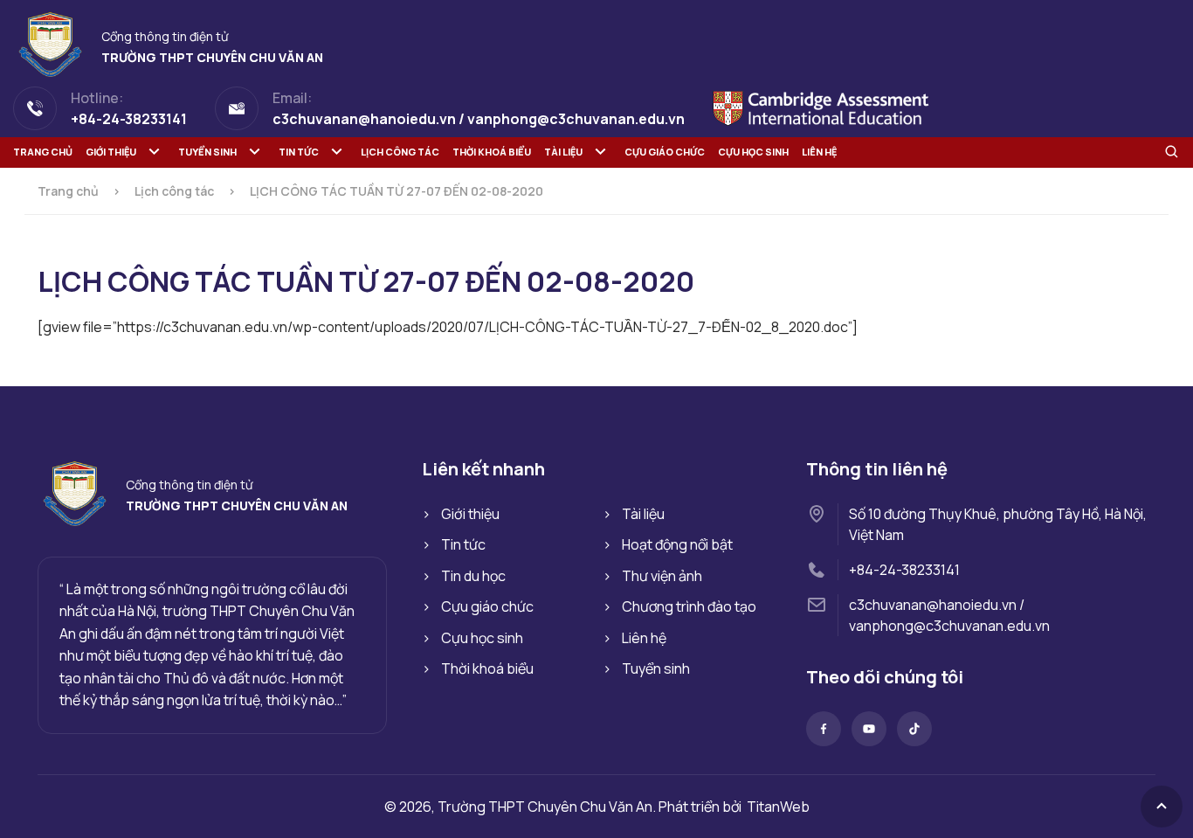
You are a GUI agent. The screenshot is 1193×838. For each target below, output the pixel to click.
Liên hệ (819, 151)
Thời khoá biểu (491, 151)
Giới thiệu (111, 151)
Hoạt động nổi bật (677, 544)
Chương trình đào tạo (689, 606)
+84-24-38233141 (904, 569)
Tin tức (299, 151)
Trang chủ (42, 151)
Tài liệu (563, 151)
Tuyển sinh (207, 151)
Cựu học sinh (753, 151)
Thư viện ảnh (662, 575)
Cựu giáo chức (664, 151)
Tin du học (473, 575)
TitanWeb (778, 806)
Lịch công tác (400, 151)
